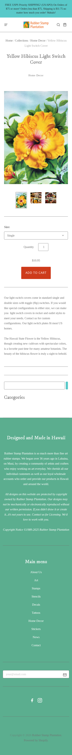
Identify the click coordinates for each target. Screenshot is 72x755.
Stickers (36, 629)
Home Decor (37, 40)
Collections (21, 40)
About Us (36, 572)
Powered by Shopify (36, 740)
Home (9, 40)
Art (36, 580)
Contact (36, 645)
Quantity (29, 247)
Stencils (36, 596)
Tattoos (36, 612)
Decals (36, 604)
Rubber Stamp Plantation (46, 735)
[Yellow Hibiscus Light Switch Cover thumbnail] (21, 200)
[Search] (67, 386)
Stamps (36, 588)
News (36, 637)
